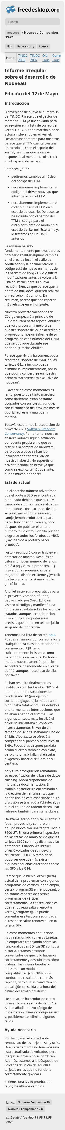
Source (43, 46)
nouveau (13, 33)
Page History (25, 46)
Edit (9, 46)
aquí (51, 635)
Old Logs (46, 57)
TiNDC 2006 (23, 57)
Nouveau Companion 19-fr (25, 1109)
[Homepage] (32, 9)
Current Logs (58, 57)
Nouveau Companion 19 (34, 1102)
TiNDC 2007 (35, 57)
